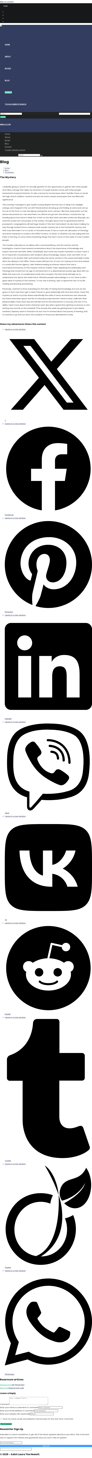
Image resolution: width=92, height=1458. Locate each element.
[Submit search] (41, 155)
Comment (4, 1404)
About (7, 137)
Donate (8, 146)
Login (6, 6)
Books (7, 140)
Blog (7, 143)
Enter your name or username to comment (19, 1407)
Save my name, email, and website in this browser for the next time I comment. (38, 1419)
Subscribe (46, 1446)
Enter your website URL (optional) (15, 1414)
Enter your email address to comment (17, 1410)
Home (7, 134)
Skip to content (7, 1)
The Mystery (9, 172)
